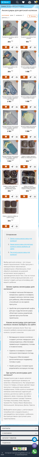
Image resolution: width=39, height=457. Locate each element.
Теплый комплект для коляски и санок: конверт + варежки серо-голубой (10, 98)
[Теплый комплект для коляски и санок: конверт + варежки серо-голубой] (10, 87)
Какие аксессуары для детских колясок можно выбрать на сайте (21, 246)
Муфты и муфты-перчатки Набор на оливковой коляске (28, 158)
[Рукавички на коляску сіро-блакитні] (10, 57)
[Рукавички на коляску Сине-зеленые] (28, 28)
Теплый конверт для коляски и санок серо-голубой (28, 67)
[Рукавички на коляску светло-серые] (10, 28)
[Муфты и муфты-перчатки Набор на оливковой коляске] (28, 147)
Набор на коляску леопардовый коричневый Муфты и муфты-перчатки (29, 188)
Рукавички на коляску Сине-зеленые (28, 38)
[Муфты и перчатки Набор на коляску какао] (10, 207)
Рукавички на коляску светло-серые (10, 38)
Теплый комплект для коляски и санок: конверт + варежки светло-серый (10, 128)
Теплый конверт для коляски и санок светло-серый (28, 97)
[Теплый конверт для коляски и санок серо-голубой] (28, 57)
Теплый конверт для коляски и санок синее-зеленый (28, 127)
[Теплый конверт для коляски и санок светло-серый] (28, 87)
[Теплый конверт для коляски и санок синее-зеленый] (28, 117)
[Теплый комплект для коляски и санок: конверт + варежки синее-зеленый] (10, 147)
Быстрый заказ (12, 47)
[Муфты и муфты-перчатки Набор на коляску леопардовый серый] (10, 177)
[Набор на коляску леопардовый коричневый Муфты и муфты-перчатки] (28, 177)
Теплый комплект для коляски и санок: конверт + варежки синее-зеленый (10, 158)
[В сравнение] (16, 47)
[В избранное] (17, 22)
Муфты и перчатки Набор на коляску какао (10, 218)
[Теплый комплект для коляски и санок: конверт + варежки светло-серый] (10, 117)
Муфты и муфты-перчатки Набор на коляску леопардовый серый (10, 188)
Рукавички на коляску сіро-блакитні (10, 67)
